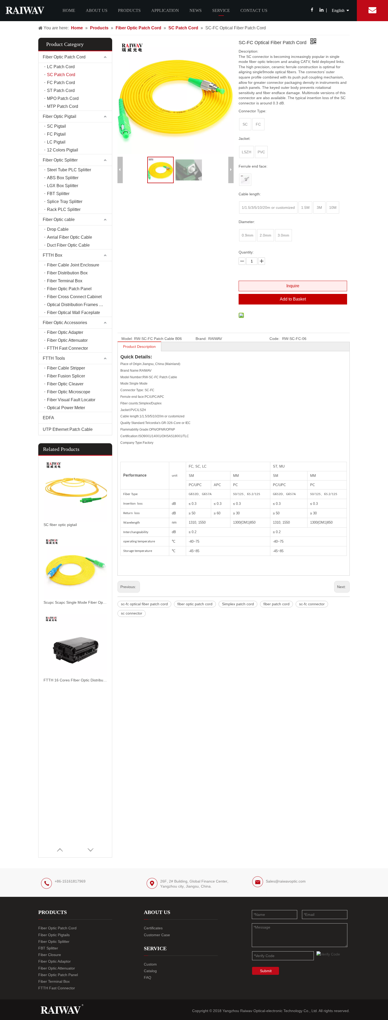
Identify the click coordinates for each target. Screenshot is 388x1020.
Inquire (292, 286)
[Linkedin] (321, 10)
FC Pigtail (56, 134)
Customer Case (157, 935)
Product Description (139, 346)
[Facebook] (312, 10)
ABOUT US (96, 10)
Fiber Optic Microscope (68, 392)
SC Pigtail (56, 126)
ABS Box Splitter (62, 178)
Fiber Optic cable (59, 219)
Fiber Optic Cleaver (65, 384)
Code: (274, 338)
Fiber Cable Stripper (66, 368)
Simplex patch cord (238, 604)
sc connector (131, 613)
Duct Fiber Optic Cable (68, 245)
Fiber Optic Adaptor (54, 961)
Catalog (150, 971)
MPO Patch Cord (63, 98)
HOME (69, 10)
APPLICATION (165, 10)
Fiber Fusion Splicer (66, 376)
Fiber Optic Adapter (65, 332)
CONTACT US (253, 10)
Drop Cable (58, 229)
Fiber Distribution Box (67, 273)
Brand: (201, 338)
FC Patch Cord (61, 82)
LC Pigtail (56, 142)
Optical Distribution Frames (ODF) (79, 304)
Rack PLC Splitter (64, 209)
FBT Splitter (58, 193)
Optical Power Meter (66, 407)
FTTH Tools (54, 358)
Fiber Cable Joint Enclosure (73, 265)
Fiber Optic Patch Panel (69, 289)
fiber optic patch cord (194, 604)
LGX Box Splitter (62, 185)
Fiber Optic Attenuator (67, 340)
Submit (266, 971)
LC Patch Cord (61, 66)
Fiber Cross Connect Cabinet (74, 296)
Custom (150, 964)
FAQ (147, 977)
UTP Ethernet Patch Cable (68, 429)
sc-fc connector (312, 604)
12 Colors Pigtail (62, 150)
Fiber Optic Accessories (65, 322)
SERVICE (221, 10)
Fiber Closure (49, 955)
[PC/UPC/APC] (245, 179)
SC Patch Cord (61, 74)
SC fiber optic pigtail (60, 525)
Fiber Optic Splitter (60, 160)
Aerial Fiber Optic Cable (69, 237)
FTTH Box (52, 255)
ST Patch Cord (61, 90)
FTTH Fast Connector (67, 348)
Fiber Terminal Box (64, 281)
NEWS (196, 10)
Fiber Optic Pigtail (59, 116)
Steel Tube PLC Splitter (69, 170)
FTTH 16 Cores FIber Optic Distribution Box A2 (75, 680)
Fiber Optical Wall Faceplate (73, 312)
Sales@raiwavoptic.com (286, 881)
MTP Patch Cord (62, 106)
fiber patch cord (276, 604)
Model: (127, 338)
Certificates (153, 928)
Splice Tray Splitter (64, 201)
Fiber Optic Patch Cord (64, 57)
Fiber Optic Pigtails (54, 935)
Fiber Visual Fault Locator (71, 400)
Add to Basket (293, 299)
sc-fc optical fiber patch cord (144, 604)
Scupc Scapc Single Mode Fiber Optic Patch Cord (75, 602)
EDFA (48, 418)
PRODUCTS (129, 10)
